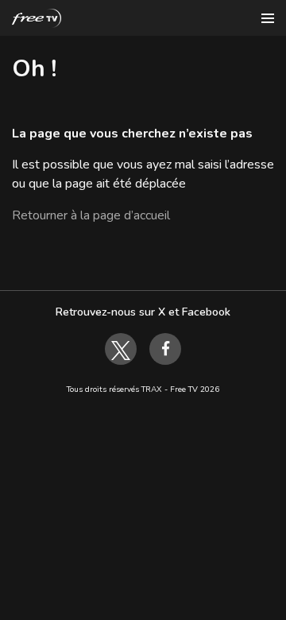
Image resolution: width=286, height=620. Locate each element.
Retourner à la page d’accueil (91, 215)
